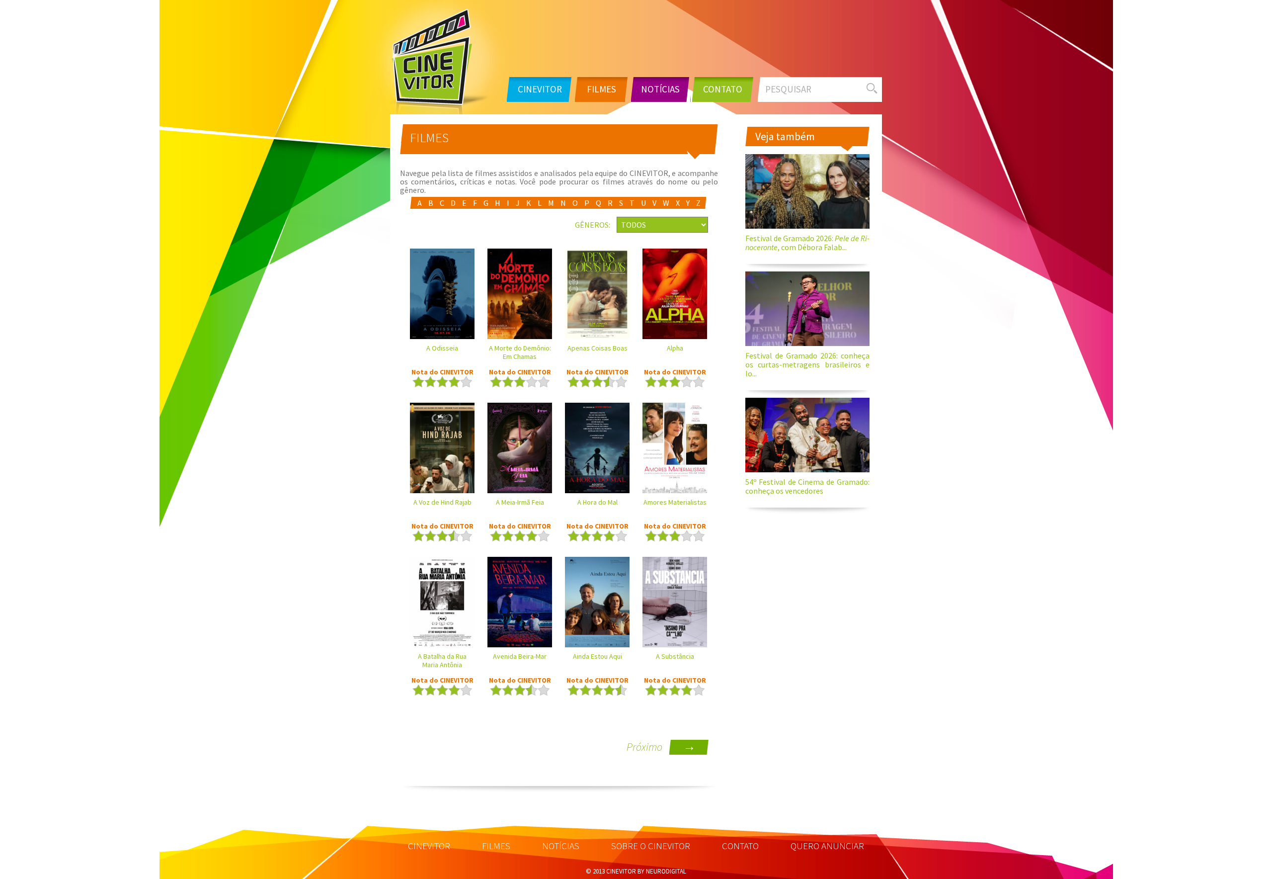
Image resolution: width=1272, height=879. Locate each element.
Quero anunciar (827, 846)
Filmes (601, 89)
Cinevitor (540, 89)
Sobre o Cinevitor (650, 846)
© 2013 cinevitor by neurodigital (636, 871)
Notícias (660, 89)
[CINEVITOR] (440, 60)
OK (872, 88)
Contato (722, 89)
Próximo (661, 747)
